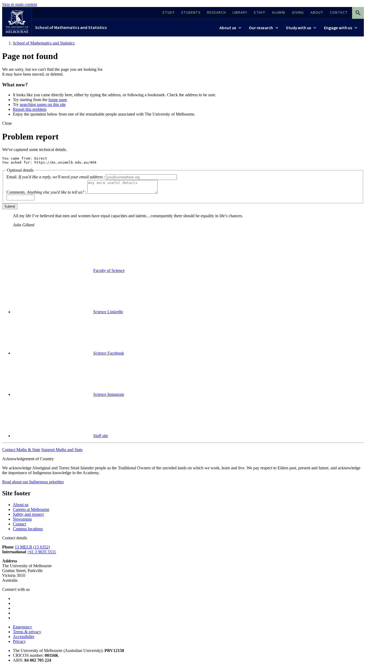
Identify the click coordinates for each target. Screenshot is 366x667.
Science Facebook (108, 353)
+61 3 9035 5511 (41, 552)
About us (20, 504)
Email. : (55, 177)
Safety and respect (28, 514)
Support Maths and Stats (62, 449)
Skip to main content (19, 4)
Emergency (22, 627)
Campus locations (28, 528)
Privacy (19, 641)
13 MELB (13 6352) (32, 547)
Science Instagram (108, 394)
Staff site (100, 435)
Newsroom (22, 519)
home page (57, 99)
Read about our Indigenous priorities (33, 482)
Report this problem (29, 109)
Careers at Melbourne (31, 509)
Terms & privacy (27, 631)
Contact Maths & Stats (21, 449)
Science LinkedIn (108, 311)
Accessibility (24, 636)
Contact (19, 524)
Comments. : (46, 192)
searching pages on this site (43, 104)
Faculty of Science (109, 270)
